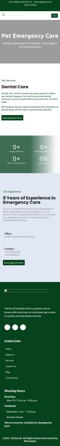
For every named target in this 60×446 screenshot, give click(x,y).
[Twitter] (31, 8)
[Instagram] (35, 8)
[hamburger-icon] (54, 16)
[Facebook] (26, 8)
